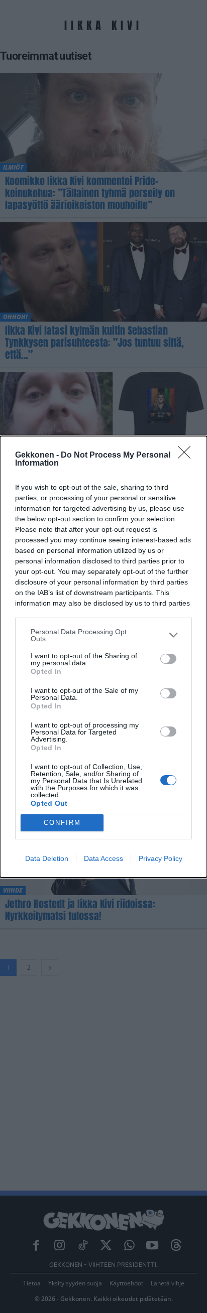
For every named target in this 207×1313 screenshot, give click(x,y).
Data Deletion (46, 858)
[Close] (187, 455)
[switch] (168, 659)
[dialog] (103, 657)
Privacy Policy (160, 858)
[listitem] (103, 635)
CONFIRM (62, 822)
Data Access (103, 858)
